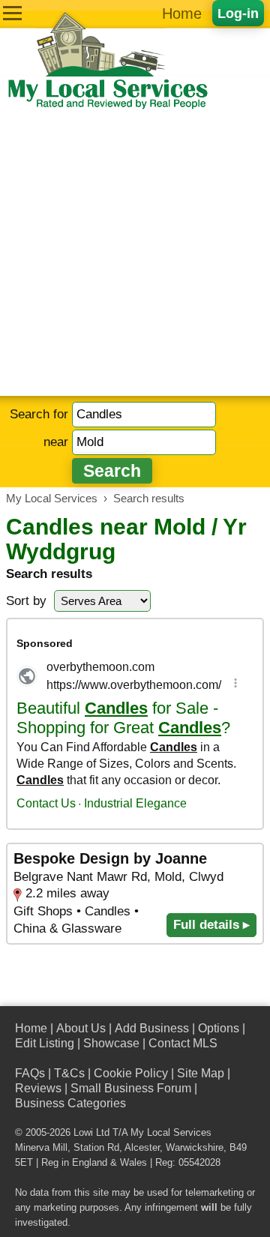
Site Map (200, 1073)
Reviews (38, 1088)
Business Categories (70, 1103)
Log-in (238, 13)
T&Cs (69, 1073)
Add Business (152, 1028)
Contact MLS (183, 1043)
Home (182, 13)
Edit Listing (44, 1043)
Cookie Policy (131, 1073)
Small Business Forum (130, 1088)
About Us (81, 1028)
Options (218, 1028)
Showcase (111, 1043)
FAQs (30, 1073)
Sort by (26, 601)
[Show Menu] (12, 13)
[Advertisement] (135, 253)
